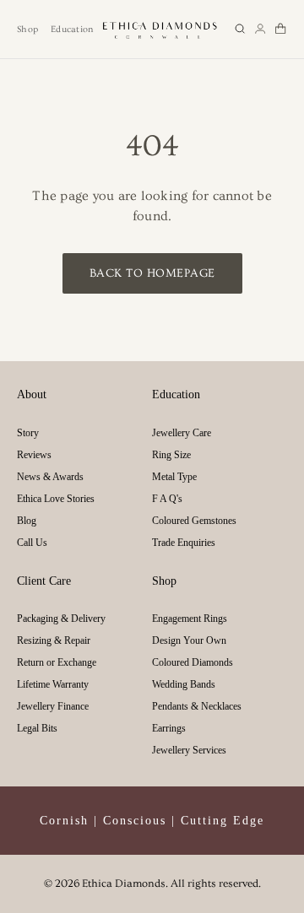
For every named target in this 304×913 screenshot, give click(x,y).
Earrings (169, 728)
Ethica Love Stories (56, 499)
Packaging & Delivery (61, 618)
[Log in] (260, 28)
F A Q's (167, 499)
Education (72, 29)
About (31, 394)
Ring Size (171, 455)
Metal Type (174, 477)
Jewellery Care (181, 433)
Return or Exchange (56, 662)
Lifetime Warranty (53, 684)
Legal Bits (37, 728)
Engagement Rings (189, 618)
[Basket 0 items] (280, 28)
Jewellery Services (189, 750)
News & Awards (50, 477)
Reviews (34, 455)
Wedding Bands (183, 684)
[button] (240, 28)
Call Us (32, 542)
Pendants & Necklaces (197, 706)
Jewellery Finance (53, 706)
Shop (27, 29)
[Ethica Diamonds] (160, 29)
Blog (26, 521)
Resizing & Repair (53, 640)
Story (28, 433)
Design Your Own (189, 640)
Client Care (44, 581)
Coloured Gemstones (194, 521)
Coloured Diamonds (192, 662)
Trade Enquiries (183, 542)
